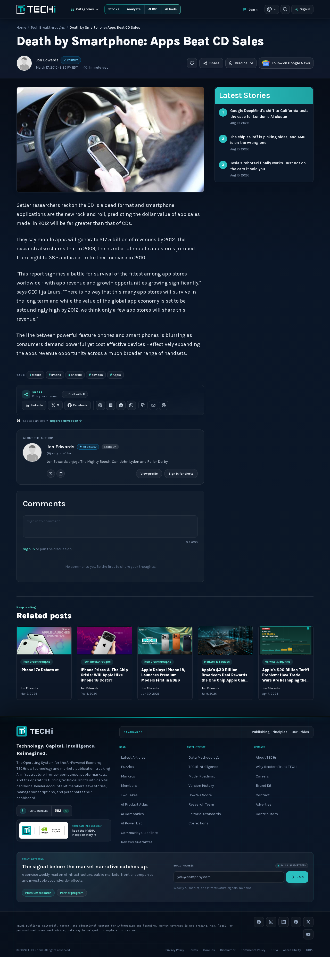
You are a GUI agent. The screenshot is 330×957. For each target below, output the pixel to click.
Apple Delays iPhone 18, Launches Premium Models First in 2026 (163, 675)
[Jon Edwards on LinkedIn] (60, 473)
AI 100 (153, 9)
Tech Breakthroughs (48, 27)
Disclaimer (227, 950)
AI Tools (171, 9)
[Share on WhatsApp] (131, 405)
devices (96, 374)
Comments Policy (253, 950)
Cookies (209, 950)
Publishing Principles (269, 732)
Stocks (113, 9)
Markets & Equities (217, 661)
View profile (149, 473)
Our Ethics (300, 732)
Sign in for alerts (181, 473)
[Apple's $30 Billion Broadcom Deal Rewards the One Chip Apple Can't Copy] (225, 640)
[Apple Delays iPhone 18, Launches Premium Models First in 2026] (165, 640)
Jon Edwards (47, 60)
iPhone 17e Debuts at (39, 670)
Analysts (134, 9)
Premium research (38, 892)
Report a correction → (66, 421)
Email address (184, 865)
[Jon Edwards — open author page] (24, 63)
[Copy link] (143, 405)
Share (214, 63)
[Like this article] (192, 63)
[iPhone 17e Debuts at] (44, 640)
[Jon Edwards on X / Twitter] (51, 473)
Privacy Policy (175, 950)
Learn (253, 9)
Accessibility (292, 950)
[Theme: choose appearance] (272, 9)
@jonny (52, 453)
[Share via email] (153, 405)
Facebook (80, 405)
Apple (115, 374)
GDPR (310, 950)
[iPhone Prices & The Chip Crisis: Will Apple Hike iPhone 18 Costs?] (104, 640)
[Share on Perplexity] (110, 405)
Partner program (72, 892)
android (75, 374)
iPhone (55, 374)
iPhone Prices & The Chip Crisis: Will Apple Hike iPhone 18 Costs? (104, 675)
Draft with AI (77, 394)
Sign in (305, 9)
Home (21, 27)
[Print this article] (163, 405)
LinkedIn (37, 405)
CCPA (274, 950)
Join (300, 876)
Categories (85, 9)
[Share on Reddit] (121, 405)
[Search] (285, 9)
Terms (193, 950)
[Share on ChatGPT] (100, 405)
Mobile (35, 374)
